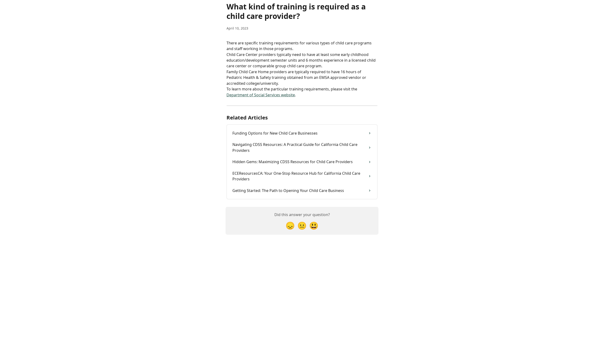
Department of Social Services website (260, 95)
